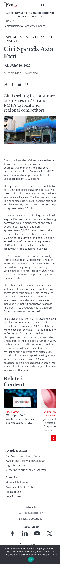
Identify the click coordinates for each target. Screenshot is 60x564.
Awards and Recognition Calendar (25, 460)
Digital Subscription (32, 518)
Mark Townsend (26, 73)
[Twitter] (7, 84)
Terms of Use (13, 491)
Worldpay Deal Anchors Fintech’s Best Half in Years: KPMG (20, 419)
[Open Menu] (52, 5)
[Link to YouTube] (37, 533)
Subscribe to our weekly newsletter (26, 470)
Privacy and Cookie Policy (20, 487)
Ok (30, 559)
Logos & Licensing (16, 465)
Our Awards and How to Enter (23, 456)
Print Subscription (32, 512)
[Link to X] (49, 533)
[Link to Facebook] (12, 533)
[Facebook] (13, 84)
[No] (56, 554)
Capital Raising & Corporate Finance (24, 26)
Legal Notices (13, 496)
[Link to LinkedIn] (25, 533)
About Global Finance (18, 482)
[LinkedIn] (20, 84)
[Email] (27, 84)
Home (7, 21)
